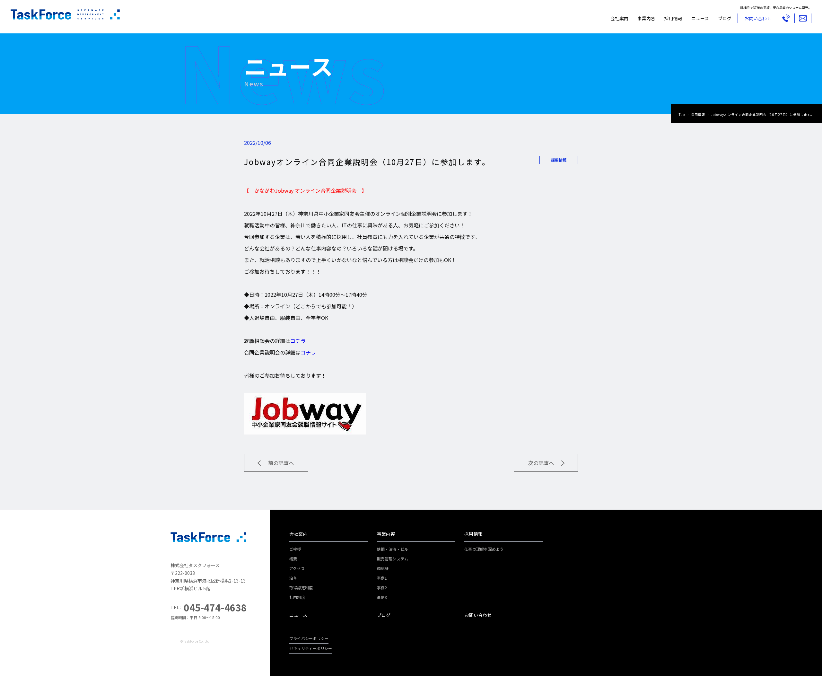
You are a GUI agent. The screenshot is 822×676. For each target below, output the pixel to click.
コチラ (298, 341)
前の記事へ (281, 463)
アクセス (297, 568)
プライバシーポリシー (308, 638)
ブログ (724, 18)
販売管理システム (392, 558)
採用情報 (673, 18)
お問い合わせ (478, 615)
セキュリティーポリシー (310, 648)
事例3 (382, 597)
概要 (293, 558)
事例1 (382, 578)
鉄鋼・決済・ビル (392, 549)
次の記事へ (541, 463)
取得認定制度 (301, 587)
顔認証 (383, 568)
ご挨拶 (295, 549)
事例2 (382, 587)
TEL (786, 18)
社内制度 (297, 597)
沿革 (293, 578)
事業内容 (646, 18)
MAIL (803, 18)
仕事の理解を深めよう (483, 549)
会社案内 (619, 18)
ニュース (700, 18)
